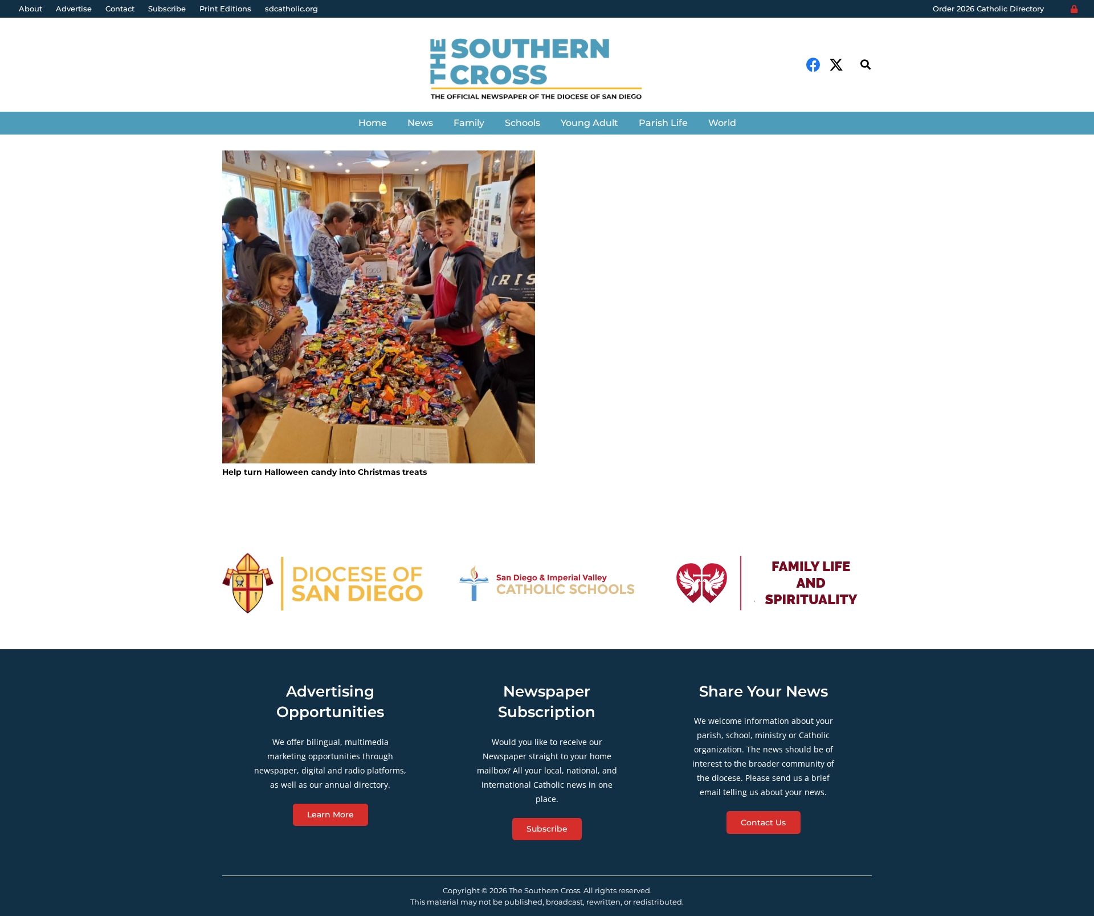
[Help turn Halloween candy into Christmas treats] (378, 306)
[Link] (547, 70)
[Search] (865, 65)
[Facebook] (813, 65)
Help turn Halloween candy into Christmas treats (324, 472)
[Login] (1074, 9)
